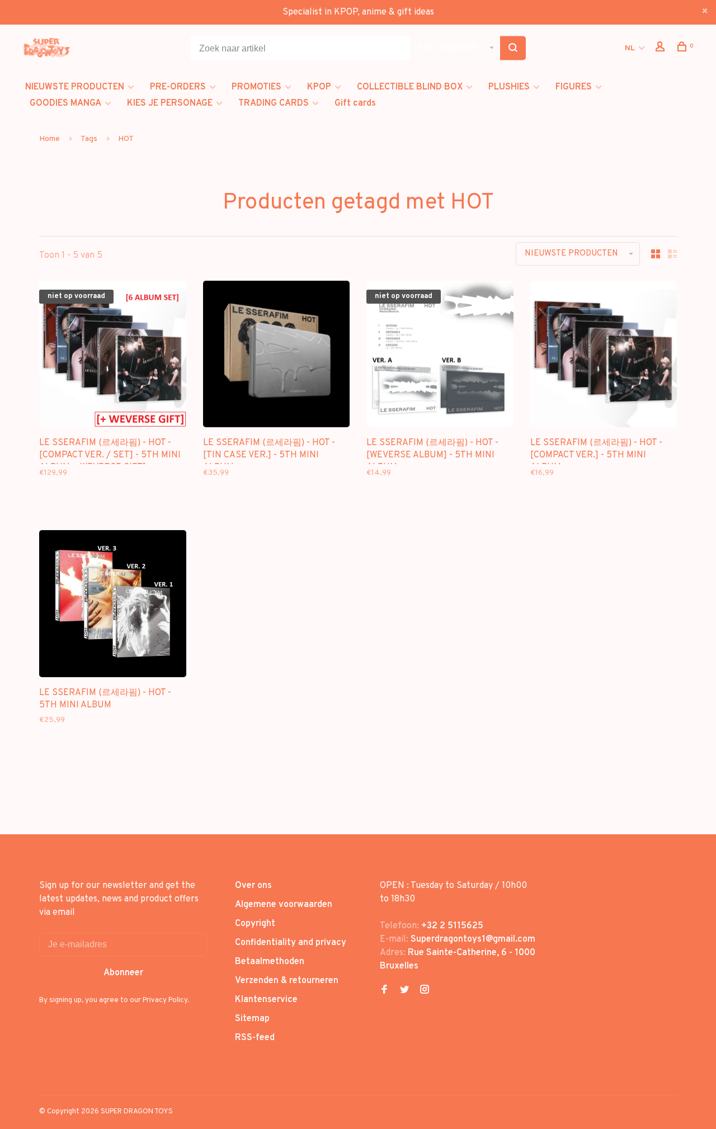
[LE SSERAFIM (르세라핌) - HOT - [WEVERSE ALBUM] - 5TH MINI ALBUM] (440, 356)
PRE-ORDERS (178, 87)
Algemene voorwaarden (283, 904)
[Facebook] (384, 990)
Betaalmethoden (269, 961)
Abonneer (123, 973)
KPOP (319, 87)
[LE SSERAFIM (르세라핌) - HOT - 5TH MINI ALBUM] (112, 606)
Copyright (255, 923)
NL (630, 48)
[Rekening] (661, 49)
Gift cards (355, 103)
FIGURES (573, 87)
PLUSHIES (509, 87)
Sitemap (252, 1018)
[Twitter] (404, 990)
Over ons (253, 885)
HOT (126, 139)
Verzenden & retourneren (286, 980)
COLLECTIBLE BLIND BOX (410, 87)
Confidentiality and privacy (290, 942)
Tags (89, 139)
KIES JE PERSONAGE (170, 103)
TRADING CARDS (273, 103)
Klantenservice (266, 999)
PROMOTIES (256, 87)
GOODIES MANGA (65, 103)
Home (49, 139)
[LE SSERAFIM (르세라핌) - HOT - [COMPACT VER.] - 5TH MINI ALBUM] (603, 356)
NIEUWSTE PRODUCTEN (74, 87)
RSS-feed (255, 1037)
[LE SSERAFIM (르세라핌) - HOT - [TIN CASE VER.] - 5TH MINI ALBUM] (276, 356)
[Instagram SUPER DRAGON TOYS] (424, 990)
